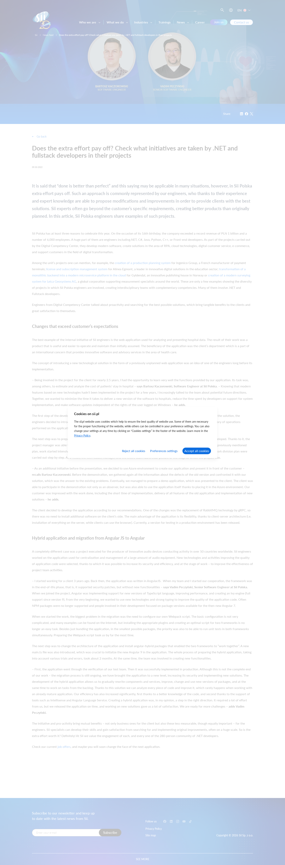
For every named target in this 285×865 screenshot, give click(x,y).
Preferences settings (164, 451)
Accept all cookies (196, 451)
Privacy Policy (82, 435)
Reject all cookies (133, 451)
